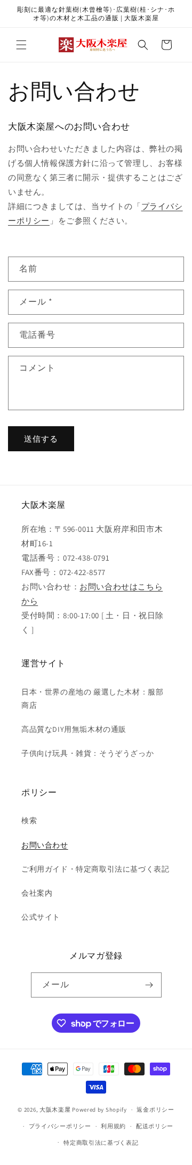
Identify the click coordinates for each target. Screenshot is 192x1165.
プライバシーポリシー (60, 1126)
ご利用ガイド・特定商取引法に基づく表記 (95, 869)
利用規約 (113, 1126)
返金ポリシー (155, 1109)
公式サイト (40, 917)
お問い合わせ (44, 845)
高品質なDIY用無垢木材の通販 (73, 729)
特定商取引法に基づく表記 (100, 1142)
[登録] (149, 985)
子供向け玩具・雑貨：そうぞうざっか (87, 753)
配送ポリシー (154, 1126)
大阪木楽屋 (55, 1109)
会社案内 (36, 893)
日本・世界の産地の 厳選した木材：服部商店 (92, 698)
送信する (41, 439)
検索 (29, 820)
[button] (21, 45)
